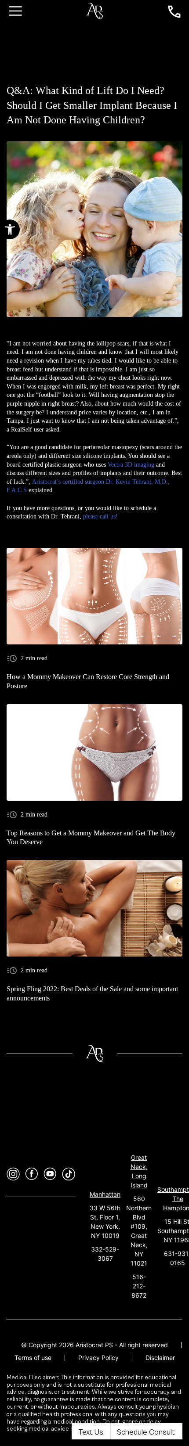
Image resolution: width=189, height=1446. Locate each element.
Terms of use (33, 1357)
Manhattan (105, 1194)
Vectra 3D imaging (131, 464)
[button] (10, 229)
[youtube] (50, 1174)
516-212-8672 (138, 1286)
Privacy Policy (98, 1357)
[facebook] (31, 1174)
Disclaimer (160, 1357)
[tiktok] (68, 1174)
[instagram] (13, 1174)
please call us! (100, 516)
